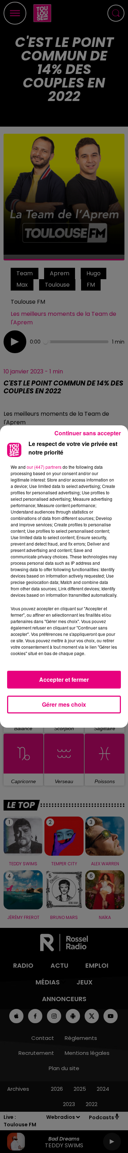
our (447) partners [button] (44, 467)
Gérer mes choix (64, 704)
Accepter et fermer (64, 679)
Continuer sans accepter (87, 433)
